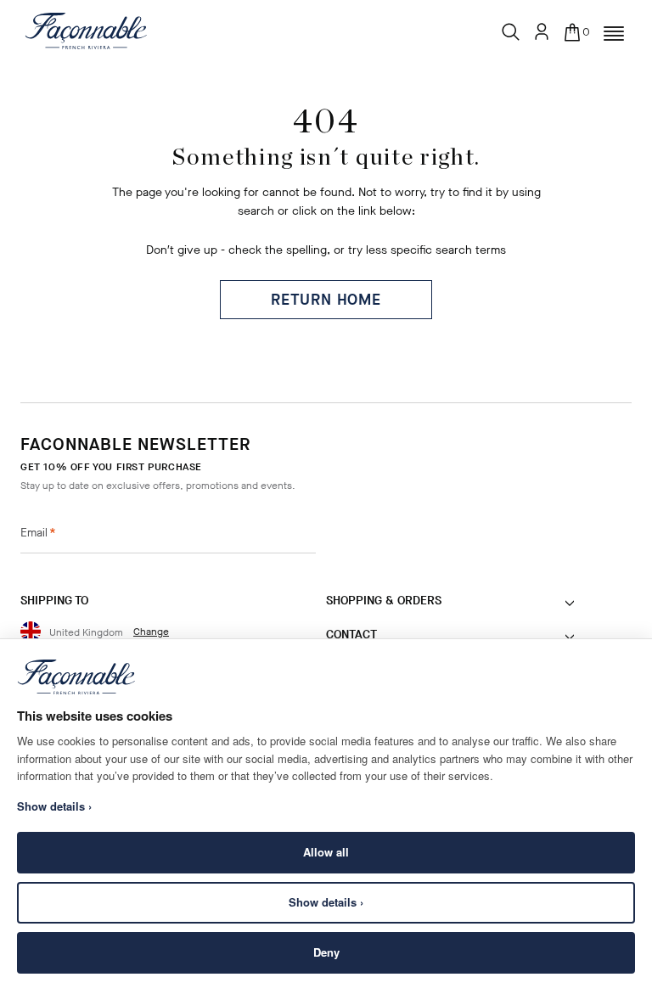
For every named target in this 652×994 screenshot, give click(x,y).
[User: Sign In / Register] (541, 31)
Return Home (326, 299)
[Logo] (86, 30)
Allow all (326, 852)
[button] (613, 34)
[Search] (511, 28)
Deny (326, 952)
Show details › (326, 902)
